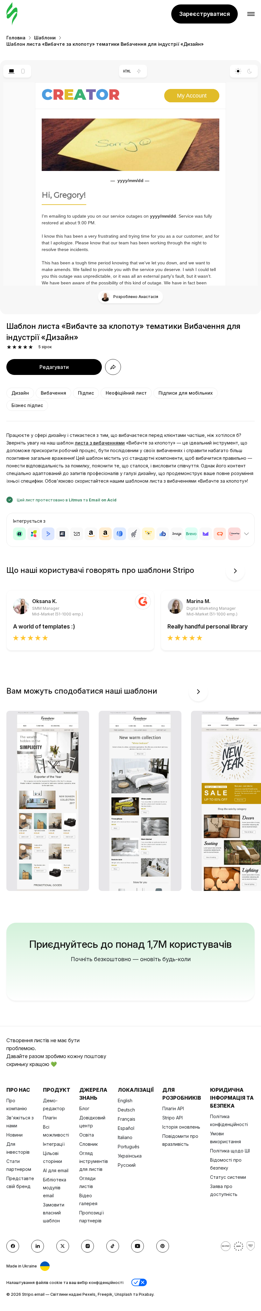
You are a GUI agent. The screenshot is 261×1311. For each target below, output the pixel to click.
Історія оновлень (181, 1127)
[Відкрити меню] (251, 14)
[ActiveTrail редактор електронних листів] (62, 533)
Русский (127, 1165)
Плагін (50, 1117)
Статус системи (228, 1177)
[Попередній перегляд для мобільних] (23, 71)
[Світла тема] (238, 71)
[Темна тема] (250, 71)
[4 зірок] (25, 347)
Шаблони (45, 37)
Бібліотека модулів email (54, 1187)
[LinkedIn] (37, 1246)
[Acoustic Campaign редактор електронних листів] (19, 533)
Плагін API (173, 1108)
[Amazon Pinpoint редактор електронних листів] (91, 533)
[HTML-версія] (127, 71)
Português (128, 1146)
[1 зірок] (9, 347)
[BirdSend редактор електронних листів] (148, 533)
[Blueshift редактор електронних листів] (162, 533)
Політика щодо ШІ (230, 1150)
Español (126, 1128)
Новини (14, 1135)
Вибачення (53, 393)
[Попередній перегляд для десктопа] (11, 71)
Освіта (86, 1135)
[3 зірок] (20, 347)
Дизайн (20, 393)
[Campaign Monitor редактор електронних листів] (205, 533)
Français (126, 1119)
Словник (88, 1144)
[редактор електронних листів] (12, 14)
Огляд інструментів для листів (93, 1161)
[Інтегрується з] (246, 533)
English (125, 1100)
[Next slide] (235, 571)
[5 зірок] (30, 347)
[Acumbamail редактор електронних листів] (76, 533)
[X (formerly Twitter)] (62, 1246)
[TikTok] (112, 1246)
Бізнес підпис (27, 405)
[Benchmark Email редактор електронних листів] (134, 533)
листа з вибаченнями (100, 442)
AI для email (55, 1170)
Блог (84, 1108)
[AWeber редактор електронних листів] (119, 533)
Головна (15, 37)
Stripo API (172, 1117)
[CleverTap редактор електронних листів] (234, 533)
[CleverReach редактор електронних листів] (220, 533)
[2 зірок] (14, 347)
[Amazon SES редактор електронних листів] (105, 533)
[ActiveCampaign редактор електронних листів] (48, 533)
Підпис (86, 393)
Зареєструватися (204, 13)
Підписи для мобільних (186, 393)
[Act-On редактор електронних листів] (33, 533)
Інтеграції (54, 1144)
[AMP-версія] (139, 71)
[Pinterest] (162, 1246)
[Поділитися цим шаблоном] (113, 367)
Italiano (125, 1137)
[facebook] (12, 1246)
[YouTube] (137, 1246)
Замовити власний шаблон (53, 1212)
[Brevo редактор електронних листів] (191, 533)
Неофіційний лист (126, 393)
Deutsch (126, 1109)
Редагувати (54, 367)
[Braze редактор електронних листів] (177, 533)
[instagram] (87, 1246)
